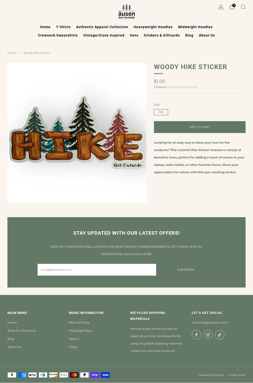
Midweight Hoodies (195, 27)
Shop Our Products (21, 330)
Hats (134, 35)
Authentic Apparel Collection (102, 27)
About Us (207, 35)
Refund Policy (79, 322)
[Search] (243, 6)
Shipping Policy (80, 330)
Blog (189, 35)
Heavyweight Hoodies (153, 27)
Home (45, 27)
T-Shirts (63, 27)
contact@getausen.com (210, 322)
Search (74, 339)
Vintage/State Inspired (104, 35)
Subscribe (185, 269)
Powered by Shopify (211, 374)
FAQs (73, 347)
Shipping (160, 87)
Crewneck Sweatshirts (58, 35)
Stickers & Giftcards (162, 35)
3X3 (161, 112)
